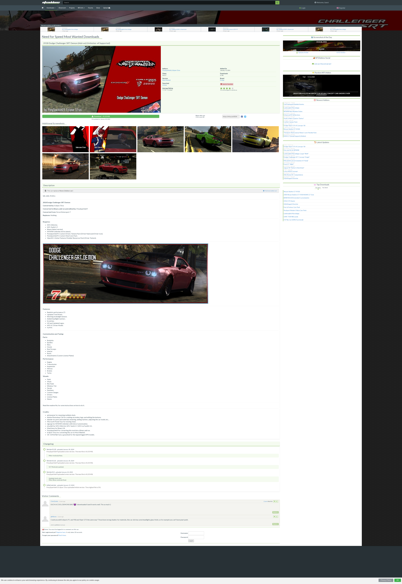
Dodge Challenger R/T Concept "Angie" (297, 157)
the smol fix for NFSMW (291, 150)
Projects (72, 8)
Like (276, 501)
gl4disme (54, 516)
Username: (184, 533)
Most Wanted (166, 80)
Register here (60, 532)
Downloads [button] (50, 8)
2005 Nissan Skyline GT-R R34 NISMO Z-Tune (299, 195)
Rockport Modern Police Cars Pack (295, 210)
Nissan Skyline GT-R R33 (292, 129)
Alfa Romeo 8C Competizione (293, 175)
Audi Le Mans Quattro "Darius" (294, 118)
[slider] (227, 88)
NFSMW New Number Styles (293, 111)
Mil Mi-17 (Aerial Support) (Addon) (295, 136)
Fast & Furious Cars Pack (292, 207)
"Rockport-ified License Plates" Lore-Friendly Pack (300, 132)
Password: (184, 537)
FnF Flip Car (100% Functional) (293, 220)
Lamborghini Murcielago (291, 108)
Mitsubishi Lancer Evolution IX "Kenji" (296, 161)
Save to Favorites (227, 84)
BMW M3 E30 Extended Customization (296, 198)
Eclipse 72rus (176, 70)
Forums (90, 8)
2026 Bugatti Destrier (291, 178)
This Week (318, 187)
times (164, 85)
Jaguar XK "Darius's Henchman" (294, 168)
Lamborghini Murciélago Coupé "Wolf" (296, 154)
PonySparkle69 (166, 70)
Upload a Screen (303, 52)
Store (98, 8)
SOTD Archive (341, 52)
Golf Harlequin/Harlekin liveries (294, 104)
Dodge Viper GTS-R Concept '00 (294, 125)
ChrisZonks (54, 501)
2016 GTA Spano (289, 201)
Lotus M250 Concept (291, 171)
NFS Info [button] (81, 8)
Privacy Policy (386, 580)
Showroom (62, 8)
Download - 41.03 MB (102, 116)
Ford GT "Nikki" (289, 164)
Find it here (62, 535)
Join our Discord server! (322, 64)
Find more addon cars (271, 191)
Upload (105, 8)
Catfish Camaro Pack (290, 122)
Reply (276, 512)
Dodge (222, 80)
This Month (325, 187)
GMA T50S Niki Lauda (291, 217)
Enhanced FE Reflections (292, 115)
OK (397, 580)
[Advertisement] (321, 240)
